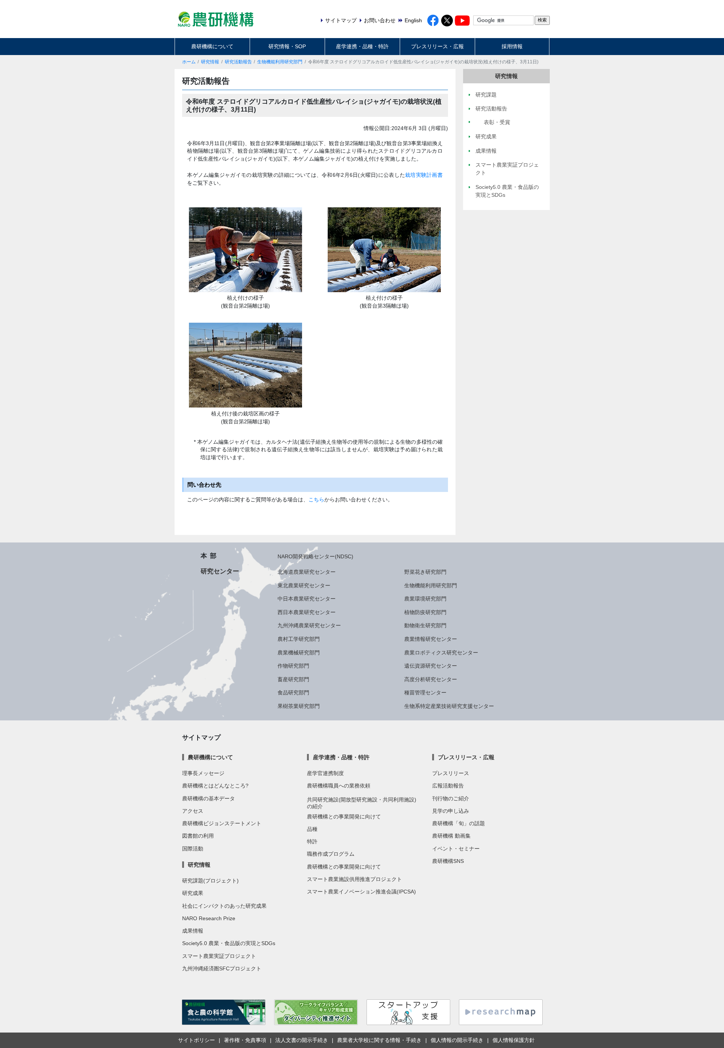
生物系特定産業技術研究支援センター (449, 706)
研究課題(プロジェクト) (210, 881)
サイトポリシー (196, 1040)
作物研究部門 (293, 666)
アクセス (192, 811)
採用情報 (512, 46)
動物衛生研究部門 (425, 625)
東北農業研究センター (304, 585)
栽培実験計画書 (424, 175)
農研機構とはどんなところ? (215, 786)
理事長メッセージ (203, 773)
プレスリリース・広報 (437, 46)
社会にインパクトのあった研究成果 (224, 906)
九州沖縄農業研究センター (309, 625)
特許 (312, 841)
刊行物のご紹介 (450, 798)
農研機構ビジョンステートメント (221, 823)
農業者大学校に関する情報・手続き (379, 1040)
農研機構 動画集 (451, 836)
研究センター (220, 571)
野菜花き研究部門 (425, 572)
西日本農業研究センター (307, 612)
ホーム (189, 62)
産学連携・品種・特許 (362, 46)
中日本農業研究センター (307, 599)
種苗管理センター (425, 692)
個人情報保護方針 (513, 1040)
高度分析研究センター (430, 679)
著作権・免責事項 (245, 1040)
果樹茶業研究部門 (299, 706)
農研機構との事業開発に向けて (344, 817)
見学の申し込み (450, 811)
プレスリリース (450, 773)
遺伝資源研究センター (430, 666)
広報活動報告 (448, 786)
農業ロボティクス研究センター (441, 653)
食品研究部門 (293, 692)
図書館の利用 (198, 836)
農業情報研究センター (430, 639)
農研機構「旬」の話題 (458, 823)
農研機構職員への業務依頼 (338, 786)
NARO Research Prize (208, 918)
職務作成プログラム (330, 854)
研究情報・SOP (287, 46)
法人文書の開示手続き (301, 1040)
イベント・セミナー (456, 849)
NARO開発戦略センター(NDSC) (315, 556)
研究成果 (192, 893)
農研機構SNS (448, 861)
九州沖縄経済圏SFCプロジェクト (221, 968)
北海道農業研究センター (307, 572)
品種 (312, 829)
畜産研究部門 (293, 679)
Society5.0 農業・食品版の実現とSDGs (228, 943)
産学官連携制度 (325, 773)
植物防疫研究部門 (425, 612)
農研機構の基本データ (208, 798)
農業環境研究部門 (425, 599)
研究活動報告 (238, 62)
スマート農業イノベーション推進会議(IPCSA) (361, 892)
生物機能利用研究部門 (279, 62)
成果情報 (192, 931)
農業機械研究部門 (299, 653)
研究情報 (210, 62)
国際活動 (192, 849)
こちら (316, 499)
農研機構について (212, 46)
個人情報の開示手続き (457, 1040)
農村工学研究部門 (299, 639)
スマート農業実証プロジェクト (219, 956)
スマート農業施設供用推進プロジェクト (354, 879)
